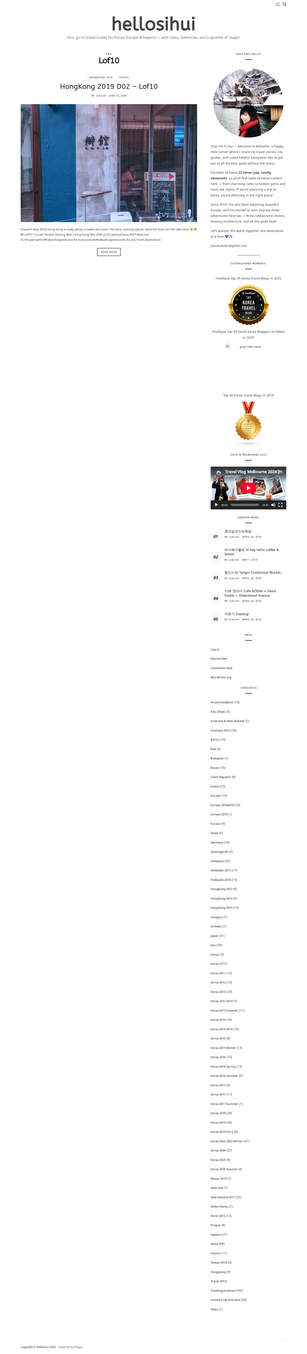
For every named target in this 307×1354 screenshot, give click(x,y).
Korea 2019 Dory (222, 1132)
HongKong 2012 (221, 889)
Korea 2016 (218, 1057)
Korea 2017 (218, 1085)
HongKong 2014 (221, 898)
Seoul (214, 1244)
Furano (215, 824)
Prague (215, 1225)
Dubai (215, 786)
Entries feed (219, 659)
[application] (248, 488)
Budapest (217, 758)
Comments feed (221, 668)
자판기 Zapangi (237, 614)
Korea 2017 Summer (224, 1104)
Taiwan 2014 (219, 1262)
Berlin (215, 740)
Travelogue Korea (223, 1291)
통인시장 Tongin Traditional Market (253, 573)
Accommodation (222, 702)
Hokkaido (217, 861)
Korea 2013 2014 (222, 1001)
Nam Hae (217, 1188)
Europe (215, 796)
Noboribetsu (219, 1206)
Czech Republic (221, 777)
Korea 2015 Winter (223, 1048)
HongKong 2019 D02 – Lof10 (109, 86)
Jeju (213, 945)
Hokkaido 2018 (221, 880)
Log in (215, 649)
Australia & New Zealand (227, 721)
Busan (215, 768)
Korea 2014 (218, 1020)
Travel (124, 77)
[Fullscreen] (280, 505)
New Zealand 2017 (223, 1197)
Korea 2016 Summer (224, 1076)
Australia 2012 (220, 730)
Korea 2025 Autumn (224, 1169)
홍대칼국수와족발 (238, 531)
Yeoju (214, 1309)
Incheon (216, 926)
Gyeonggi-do (219, 852)
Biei (213, 749)
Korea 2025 (218, 1160)
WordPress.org (221, 677)
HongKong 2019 (100, 77)
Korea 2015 (218, 1038)
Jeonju (215, 954)
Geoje (214, 833)
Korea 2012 (218, 982)
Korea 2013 (218, 992)
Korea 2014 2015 (222, 1029)
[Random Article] (278, 4)
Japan (214, 936)
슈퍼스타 (101, 95)
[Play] (216, 505)
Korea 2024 (218, 1150)
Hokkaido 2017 (221, 870)
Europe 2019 (219, 814)
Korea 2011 (218, 973)
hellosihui (153, 24)
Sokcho (215, 1253)
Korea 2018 (218, 1113)
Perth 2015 (218, 1216)
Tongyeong (218, 1272)
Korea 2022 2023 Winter (227, 1141)
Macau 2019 (219, 1178)
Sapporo (216, 1235)
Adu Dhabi (218, 712)
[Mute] (273, 505)
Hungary (217, 917)
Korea (215, 964)
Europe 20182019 (222, 805)
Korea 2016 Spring (223, 1066)
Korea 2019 (218, 1122)
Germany (217, 842)
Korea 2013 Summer (224, 1010)
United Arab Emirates (225, 1300)
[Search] (284, 4)
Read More (109, 252)
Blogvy (78, 1347)
